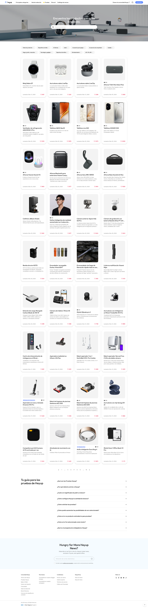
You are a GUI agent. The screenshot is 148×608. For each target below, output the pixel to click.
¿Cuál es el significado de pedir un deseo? (71, 493)
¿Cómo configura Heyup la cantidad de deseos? (73, 498)
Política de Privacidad (62, 584)
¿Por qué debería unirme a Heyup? (68, 487)
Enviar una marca (61, 577)
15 (86, 469)
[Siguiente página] (89, 469)
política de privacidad (68, 563)
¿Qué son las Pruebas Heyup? (67, 481)
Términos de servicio (62, 582)
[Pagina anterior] (59, 469)
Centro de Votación (26, 584)
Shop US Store (78, 577)
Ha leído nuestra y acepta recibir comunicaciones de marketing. (74, 563)
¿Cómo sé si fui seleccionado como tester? (71, 522)
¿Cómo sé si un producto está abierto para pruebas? (74, 516)
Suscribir (91, 559)
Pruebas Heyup (25, 579)
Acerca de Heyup (25, 577)
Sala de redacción (25, 588)
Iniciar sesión (139, 2)
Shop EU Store (78, 579)
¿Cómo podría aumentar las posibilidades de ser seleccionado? (78, 510)
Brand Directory (25, 591)
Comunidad (24, 586)
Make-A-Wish (24, 582)
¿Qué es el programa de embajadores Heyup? (72, 528)
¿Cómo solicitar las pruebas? (66, 504)
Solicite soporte (61, 579)
